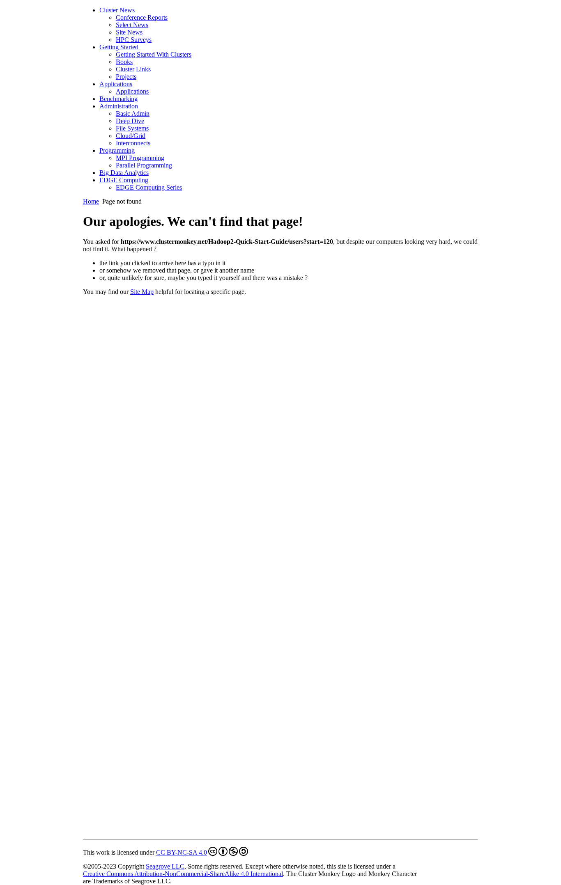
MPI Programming (140, 157)
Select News (132, 24)
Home (91, 201)
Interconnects (133, 143)
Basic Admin (132, 113)
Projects (126, 76)
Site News (129, 32)
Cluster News (117, 10)
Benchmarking (118, 98)
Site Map (142, 291)
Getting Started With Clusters (153, 54)
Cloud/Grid (130, 135)
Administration (118, 106)
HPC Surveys (134, 39)
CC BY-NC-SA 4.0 (181, 852)
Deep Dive (130, 120)
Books (124, 61)
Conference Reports (142, 17)
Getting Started (118, 47)
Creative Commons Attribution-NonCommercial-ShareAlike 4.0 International (183, 873)
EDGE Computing (123, 180)
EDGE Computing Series (149, 187)
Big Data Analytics (124, 172)
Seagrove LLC (165, 866)
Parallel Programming (144, 165)
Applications (115, 83)
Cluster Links (133, 69)
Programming (117, 150)
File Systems (132, 128)
